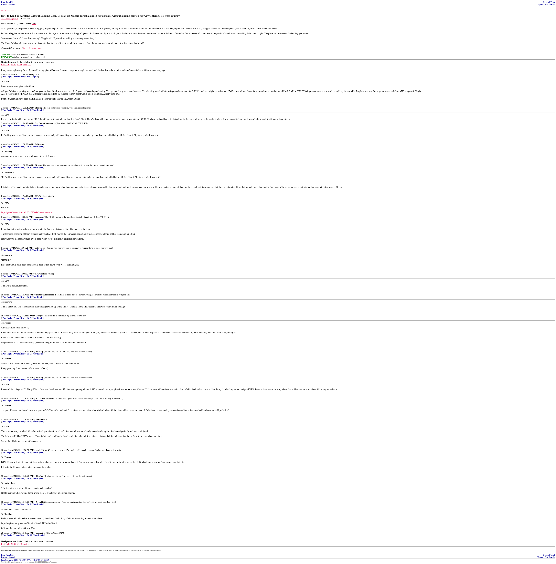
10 (2, 295)
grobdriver (40, 533)
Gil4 (38, 316)
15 (2, 419)
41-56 (19, 64)
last (29, 64)
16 (2, 450)
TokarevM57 (41, 419)
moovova (39, 217)
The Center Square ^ (9, 19)
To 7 (29, 276)
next (25, 64)
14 (2, 398)
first (3, 64)
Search (12, 4)
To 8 (29, 504)
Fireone (38, 165)
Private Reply (19, 77)
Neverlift (40, 502)
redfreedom (40, 248)
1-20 (7, 64)
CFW (37, 74)
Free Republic (7, 2)
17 (2, 476)
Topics (540, 4)
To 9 (29, 297)
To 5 (29, 354)
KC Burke (40, 398)
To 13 (29, 535)
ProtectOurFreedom (45, 295)
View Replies (32, 77)
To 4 (29, 198)
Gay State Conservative (45, 123)
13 (2, 377)
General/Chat (549, 2)
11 (2, 316)
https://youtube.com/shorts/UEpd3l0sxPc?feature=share (26, 212)
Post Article (550, 4)
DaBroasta (39, 144)
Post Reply (7, 77)
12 (2, 351)
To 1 (29, 110)
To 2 (29, 168)
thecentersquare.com (32, 48)
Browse (4, 4)
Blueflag (38, 108)
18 (2, 502)
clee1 (38, 450)
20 (2, 533)
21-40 (13, 64)
